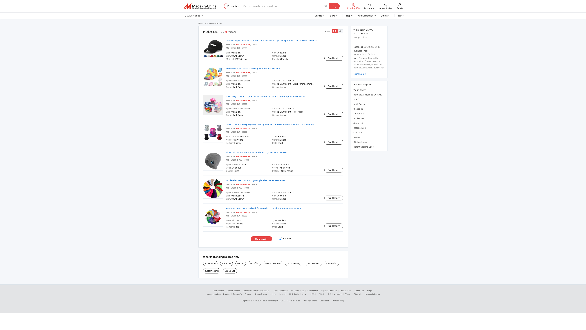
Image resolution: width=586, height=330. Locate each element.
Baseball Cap (359, 127)
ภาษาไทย (338, 294)
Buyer (333, 15)
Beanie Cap (230, 270)
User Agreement (310, 300)
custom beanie (212, 270)
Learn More (360, 73)
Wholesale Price (297, 290)
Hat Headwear (313, 263)
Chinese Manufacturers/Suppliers (256, 290)
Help (348, 15)
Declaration (324, 300)
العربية (304, 294)
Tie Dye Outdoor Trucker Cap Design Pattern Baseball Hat (253, 68)
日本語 (321, 294)
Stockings (358, 108)
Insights (370, 290)
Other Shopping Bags (363, 146)
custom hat (331, 263)
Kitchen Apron (360, 142)
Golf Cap (357, 132)
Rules (400, 15)
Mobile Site (359, 290)
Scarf (355, 99)
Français (248, 294)
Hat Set (240, 263)
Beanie (356, 137)
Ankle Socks (359, 104)
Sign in (400, 8)
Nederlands (294, 294)
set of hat (254, 263)
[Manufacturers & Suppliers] (199, 6)
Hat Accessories (273, 263)
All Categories (193, 15)
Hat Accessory (293, 263)
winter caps (210, 263)
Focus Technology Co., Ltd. (273, 300)
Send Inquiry (334, 58)
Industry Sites (312, 290)
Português (237, 294)
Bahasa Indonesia (372, 294)
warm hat (226, 263)
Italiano (273, 294)
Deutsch (282, 294)
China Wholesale (281, 290)
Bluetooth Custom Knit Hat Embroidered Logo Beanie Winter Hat (256, 152)
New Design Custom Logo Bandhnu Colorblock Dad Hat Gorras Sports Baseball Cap (265, 96)
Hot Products (218, 290)
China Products (233, 290)
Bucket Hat (358, 118)
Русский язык (261, 294)
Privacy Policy (338, 300)
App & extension (365, 15)
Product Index (345, 290)
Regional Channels (329, 290)
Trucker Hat (358, 113)
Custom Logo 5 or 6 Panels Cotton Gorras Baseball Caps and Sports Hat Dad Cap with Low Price (271, 40)
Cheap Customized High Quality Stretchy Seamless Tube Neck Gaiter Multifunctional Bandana (270, 124)
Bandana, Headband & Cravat (367, 94)
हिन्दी (329, 294)
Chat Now (286, 238)
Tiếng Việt (358, 294)
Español (226, 294)
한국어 (313, 294)
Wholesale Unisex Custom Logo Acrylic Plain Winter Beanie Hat (255, 180)
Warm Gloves (359, 89)
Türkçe (348, 294)
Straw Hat (358, 123)
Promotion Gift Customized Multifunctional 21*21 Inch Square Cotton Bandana (263, 208)
